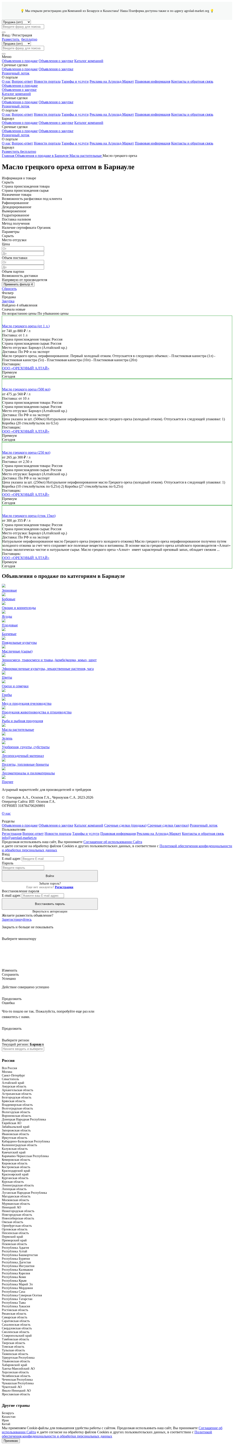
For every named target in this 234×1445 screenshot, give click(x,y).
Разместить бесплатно (19, 151)
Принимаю (11, 1440)
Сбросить (9, 289)
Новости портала (47, 81)
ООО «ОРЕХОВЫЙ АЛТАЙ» (25, 368)
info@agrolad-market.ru (19, 838)
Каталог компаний (88, 61)
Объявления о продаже (20, 61)
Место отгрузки (14, 240)
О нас (6, 81)
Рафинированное (15, 203)
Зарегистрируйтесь (17, 919)
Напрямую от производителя (24, 280)
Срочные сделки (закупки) (168, 825)
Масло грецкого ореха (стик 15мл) (29, 516)
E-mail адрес (11, 858)
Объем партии (13, 271)
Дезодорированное (16, 207)
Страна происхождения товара (26, 186)
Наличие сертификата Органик (26, 227)
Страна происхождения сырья (25, 190)
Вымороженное (14, 211)
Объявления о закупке (56, 61)
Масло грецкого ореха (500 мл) (26, 389)
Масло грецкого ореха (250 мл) (26, 452)
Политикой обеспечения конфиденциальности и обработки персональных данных (107, 1434)
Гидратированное (15, 215)
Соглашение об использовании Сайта (112, 842)
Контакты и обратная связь (192, 81)
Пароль (7, 863)
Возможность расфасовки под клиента (32, 199)
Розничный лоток (15, 73)
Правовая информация (152, 81)
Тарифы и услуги (75, 81)
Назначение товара (16, 195)
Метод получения (15, 223)
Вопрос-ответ (22, 81)
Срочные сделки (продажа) (125, 825)
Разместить (19, 39)
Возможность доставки (20, 276)
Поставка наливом (16, 219)
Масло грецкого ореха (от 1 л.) (26, 326)
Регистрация (11, 834)
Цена (6, 244)
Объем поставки (14, 258)
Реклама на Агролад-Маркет (112, 81)
